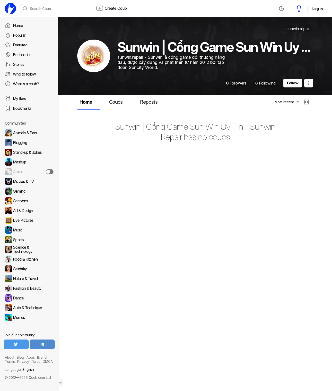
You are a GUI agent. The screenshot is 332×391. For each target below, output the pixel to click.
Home (18, 25)
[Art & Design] (29, 210)
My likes (19, 98)
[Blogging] (29, 142)
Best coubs (22, 54)
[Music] (29, 230)
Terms (10, 361)
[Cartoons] (29, 201)
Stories (18, 64)
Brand (42, 357)
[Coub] (10, 8)
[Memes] (29, 317)
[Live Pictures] (29, 220)
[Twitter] (16, 344)
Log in (317, 8)
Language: (19, 369)
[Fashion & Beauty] (29, 288)
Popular (19, 35)
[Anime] (29, 172)
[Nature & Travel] (29, 278)
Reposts (148, 102)
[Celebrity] (29, 269)
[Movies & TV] (29, 181)
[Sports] (29, 240)
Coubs (116, 102)
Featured (20, 44)
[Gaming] (29, 191)
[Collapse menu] (61, 382)
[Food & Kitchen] (29, 259)
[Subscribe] (49, 171)
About (9, 357)
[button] (307, 102)
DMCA (48, 361)
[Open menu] (308, 83)
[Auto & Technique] (29, 308)
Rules (36, 361)
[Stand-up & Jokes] (29, 152)
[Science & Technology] (29, 249)
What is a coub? (26, 83)
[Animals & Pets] (29, 133)
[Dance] (29, 298)
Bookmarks (22, 108)
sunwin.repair (298, 28)
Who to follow (24, 74)
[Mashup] (29, 162)
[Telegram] (42, 344)
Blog (20, 357)
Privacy (23, 361)
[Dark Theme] (281, 8)
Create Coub (116, 8)
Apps (30, 357)
